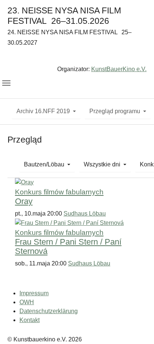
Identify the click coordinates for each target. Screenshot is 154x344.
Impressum (34, 293)
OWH (26, 302)
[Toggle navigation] (6, 83)
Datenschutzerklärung (48, 311)
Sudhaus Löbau (85, 213)
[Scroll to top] (138, 328)
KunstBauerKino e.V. (119, 69)
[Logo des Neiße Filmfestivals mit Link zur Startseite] (77, 57)
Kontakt (29, 320)
